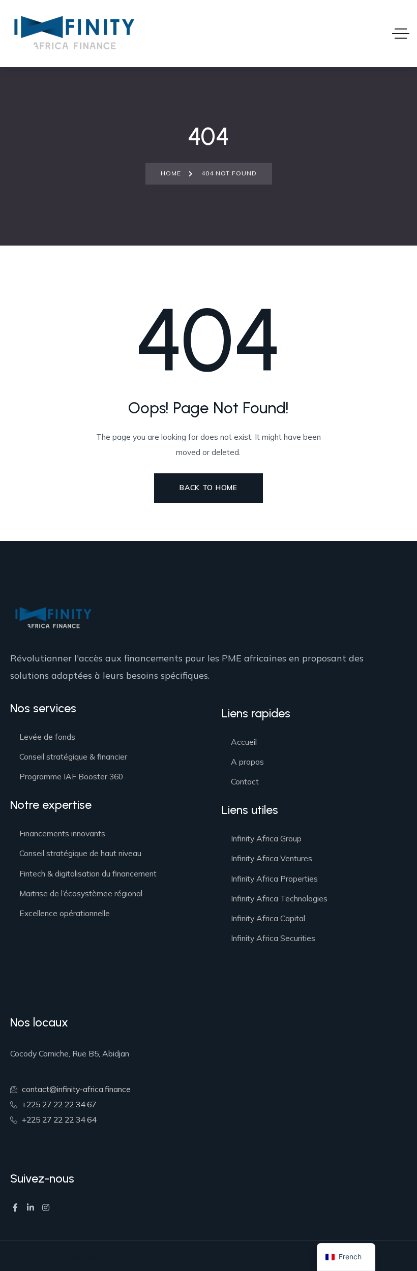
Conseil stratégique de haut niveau (80, 853)
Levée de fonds (47, 737)
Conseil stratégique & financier (73, 756)
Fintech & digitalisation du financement (88, 873)
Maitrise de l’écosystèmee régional (80, 893)
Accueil (244, 742)
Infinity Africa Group (266, 838)
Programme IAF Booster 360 (71, 776)
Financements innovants (62, 833)
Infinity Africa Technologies (279, 898)
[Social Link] (15, 1207)
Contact (245, 781)
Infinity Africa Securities (273, 938)
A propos (247, 761)
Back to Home (208, 487)
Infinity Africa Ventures (271, 858)
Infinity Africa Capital (268, 918)
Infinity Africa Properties (274, 878)
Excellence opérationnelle (64, 913)
